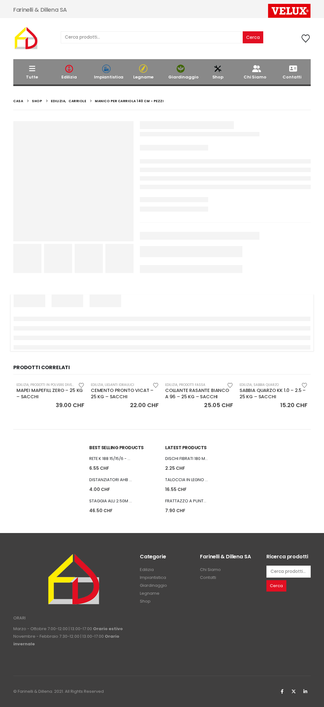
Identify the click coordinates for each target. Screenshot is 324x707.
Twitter (293, 691)
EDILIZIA (22, 384)
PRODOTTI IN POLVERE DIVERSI (53, 384)
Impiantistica (108, 77)
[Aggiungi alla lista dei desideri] (81, 385)
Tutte (32, 77)
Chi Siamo (255, 77)
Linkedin (305, 691)
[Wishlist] (306, 38)
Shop (217, 77)
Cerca (253, 37)
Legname (143, 77)
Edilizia (69, 77)
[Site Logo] (26, 39)
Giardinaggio (183, 77)
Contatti (292, 77)
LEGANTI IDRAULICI (119, 384)
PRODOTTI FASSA (192, 384)
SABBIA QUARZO (266, 384)
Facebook (282, 691)
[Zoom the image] (73, 557)
